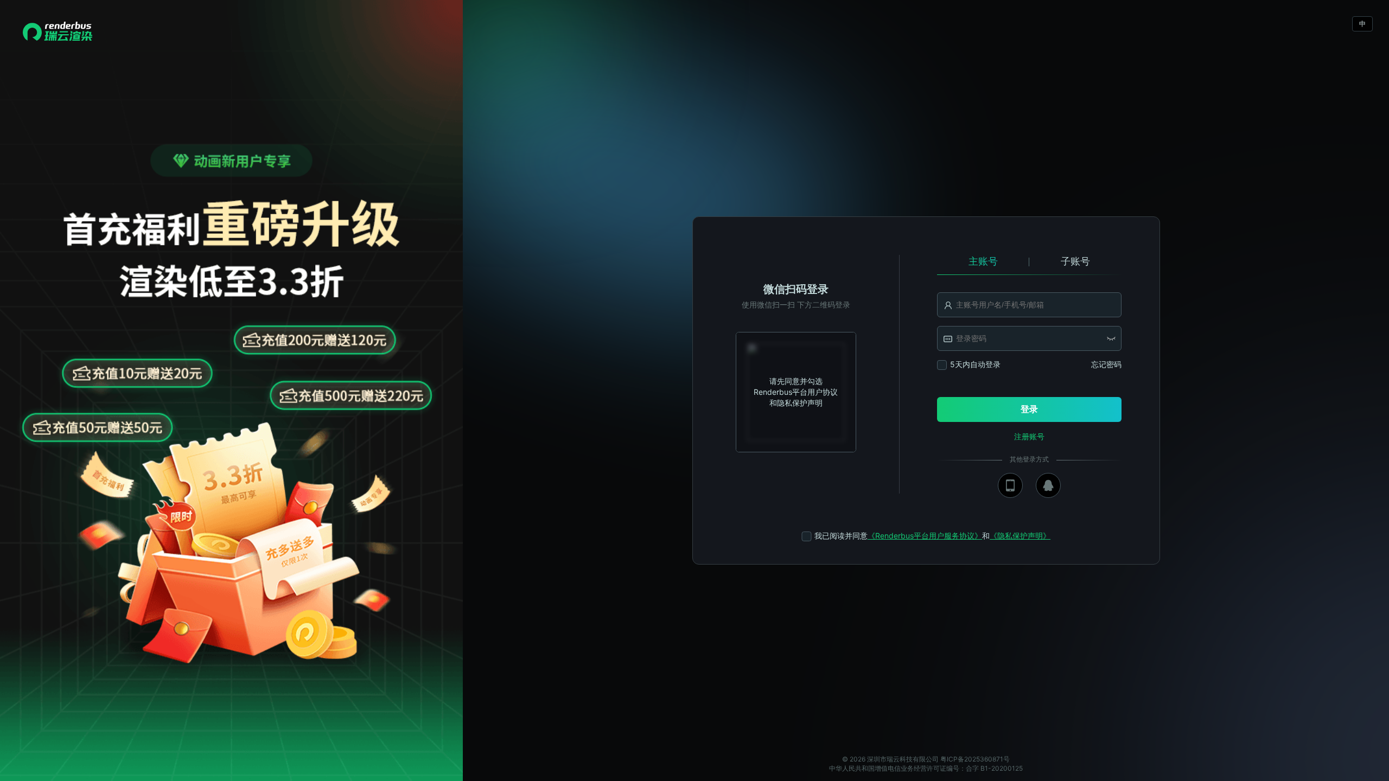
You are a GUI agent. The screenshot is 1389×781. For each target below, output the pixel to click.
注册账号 (1029, 436)
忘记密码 (1106, 364)
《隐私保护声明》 (1020, 535)
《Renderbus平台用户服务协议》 (925, 535)
